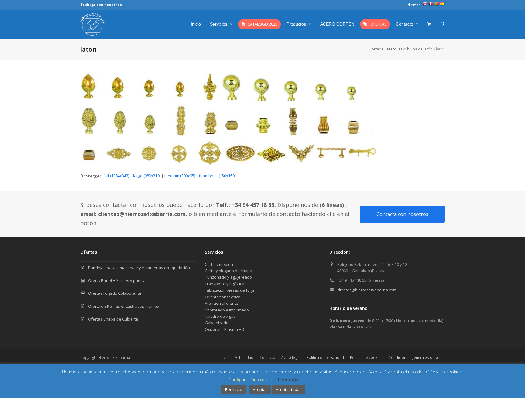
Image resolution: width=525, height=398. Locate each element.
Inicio (224, 357)
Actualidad (244, 357)
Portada (376, 49)
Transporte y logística (224, 283)
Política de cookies (366, 357)
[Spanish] (442, 5)
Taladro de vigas (220, 316)
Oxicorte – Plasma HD (224, 329)
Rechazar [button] (234, 389)
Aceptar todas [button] (289, 389)
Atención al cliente (221, 303)
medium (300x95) (179, 175)
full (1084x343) (116, 175)
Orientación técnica (222, 297)
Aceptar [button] (260, 389)
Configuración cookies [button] (251, 379)
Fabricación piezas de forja (230, 290)
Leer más (288, 379)
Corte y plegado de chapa (228, 270)
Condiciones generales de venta (417, 357)
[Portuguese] (436, 5)
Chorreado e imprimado (227, 310)
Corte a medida (219, 264)
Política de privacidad (325, 357)
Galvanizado (216, 322)
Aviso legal (290, 357)
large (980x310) (146, 175)
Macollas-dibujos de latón (409, 49)
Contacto (267, 357)
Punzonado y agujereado (228, 277)
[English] (425, 5)
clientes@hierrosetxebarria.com (366, 290)
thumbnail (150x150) (217, 175)
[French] (430, 5)
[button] (429, 24)
